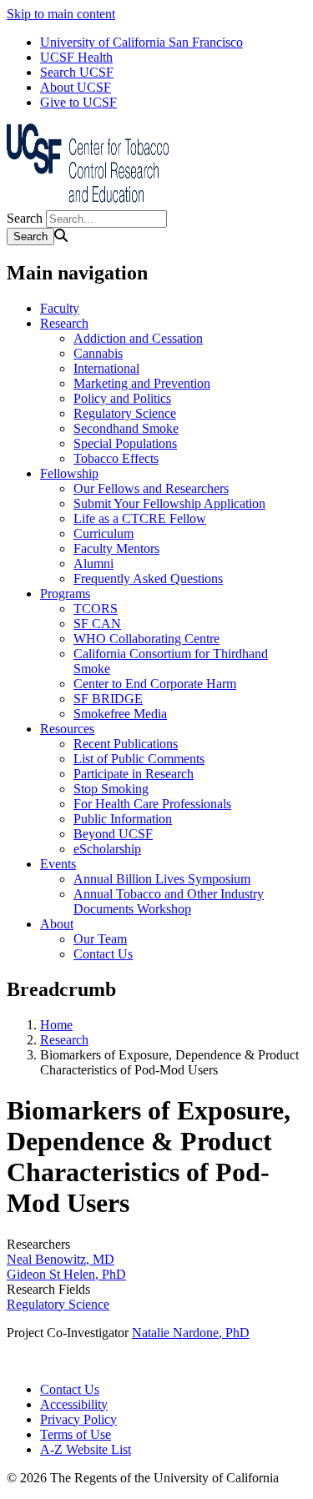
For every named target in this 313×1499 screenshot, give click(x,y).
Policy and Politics (122, 398)
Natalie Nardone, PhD (191, 1332)
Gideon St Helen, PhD (66, 1274)
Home (56, 1025)
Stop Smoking (111, 789)
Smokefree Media (120, 714)
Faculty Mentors (116, 548)
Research (64, 323)
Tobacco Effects (116, 458)
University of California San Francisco (141, 42)
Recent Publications (125, 744)
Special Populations (125, 443)
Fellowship (69, 473)
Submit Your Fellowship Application (169, 503)
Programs (65, 593)
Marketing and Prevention (141, 383)
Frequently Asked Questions (148, 578)
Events (58, 864)
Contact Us (103, 954)
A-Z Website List (85, 1449)
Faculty (59, 308)
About (56, 924)
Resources (67, 729)
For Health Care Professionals (152, 804)
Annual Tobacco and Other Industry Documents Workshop (168, 901)
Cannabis (98, 353)
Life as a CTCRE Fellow (139, 518)
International (106, 368)
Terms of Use (75, 1434)
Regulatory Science (124, 413)
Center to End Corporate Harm (154, 684)
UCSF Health (76, 57)
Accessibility (74, 1404)
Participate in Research (133, 774)
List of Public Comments (138, 759)
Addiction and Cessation (138, 338)
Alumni (93, 563)
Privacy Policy (78, 1419)
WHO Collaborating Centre (146, 638)
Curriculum (103, 533)
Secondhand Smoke (126, 428)
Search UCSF (77, 72)
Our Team (100, 939)
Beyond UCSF (113, 834)
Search (25, 218)
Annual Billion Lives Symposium (161, 879)
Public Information (122, 819)
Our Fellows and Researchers (151, 488)
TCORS (95, 608)
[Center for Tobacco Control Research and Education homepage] (90, 202)
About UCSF (75, 87)
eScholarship (107, 849)
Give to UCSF (78, 102)
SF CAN (97, 623)
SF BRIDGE (108, 699)
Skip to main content (61, 14)
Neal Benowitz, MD (60, 1259)
